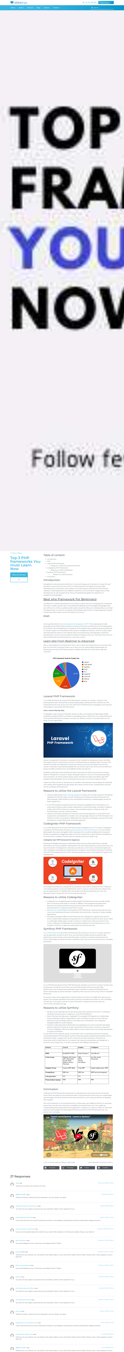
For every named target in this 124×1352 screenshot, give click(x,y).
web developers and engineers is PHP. (74, 624)
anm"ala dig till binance (23, 1300)
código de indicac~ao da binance (26, 1206)
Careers (47, 8)
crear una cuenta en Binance (25, 1229)
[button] (25, 575)
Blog (38, 8)
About (21, 8)
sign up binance (21, 1240)
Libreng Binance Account (24, 1217)
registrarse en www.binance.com (26, 1323)
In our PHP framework (51, 933)
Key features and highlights (57, 910)
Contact (56, 8)
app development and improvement (84, 830)
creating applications (74, 795)
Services (30, 8)
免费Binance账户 (21, 1194)
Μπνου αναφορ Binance (23, 1265)
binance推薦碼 (20, 1252)
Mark (17, 1183)
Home (13, 8)
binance (18, 1277)
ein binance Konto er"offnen (25, 1288)
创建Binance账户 (21, 1347)
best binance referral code (24, 1334)
